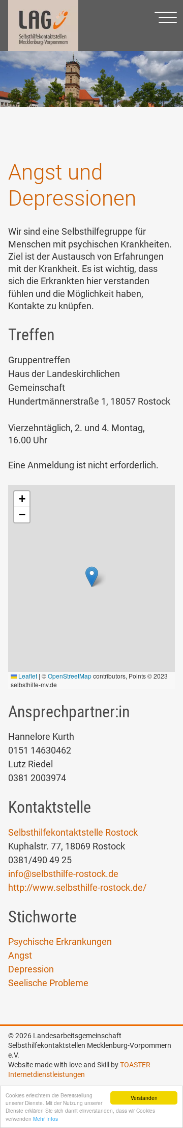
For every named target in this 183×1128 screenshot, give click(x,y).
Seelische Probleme (48, 982)
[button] (91, 576)
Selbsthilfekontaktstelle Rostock (73, 832)
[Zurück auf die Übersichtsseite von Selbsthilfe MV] (43, 48)
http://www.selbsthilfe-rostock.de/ (77, 887)
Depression (31, 969)
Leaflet (27, 675)
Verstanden (144, 1097)
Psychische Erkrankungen (60, 941)
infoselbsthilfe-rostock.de (63, 873)
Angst (20, 955)
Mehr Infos (45, 1118)
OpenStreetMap (70, 675)
